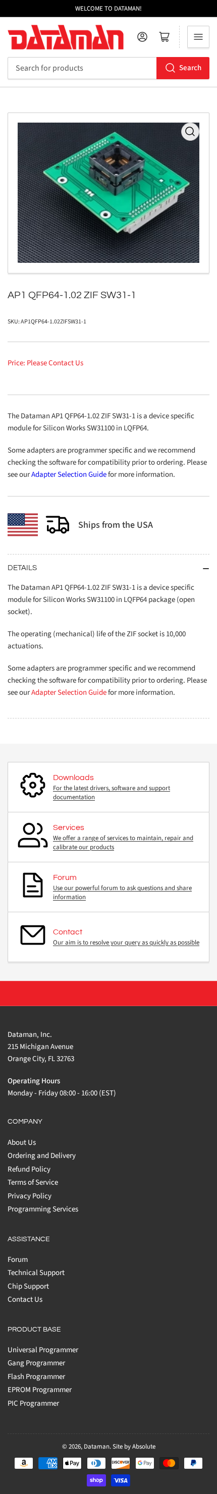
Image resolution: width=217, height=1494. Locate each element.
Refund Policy (29, 1169)
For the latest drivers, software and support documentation (111, 793)
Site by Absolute (134, 1446)
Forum (18, 1259)
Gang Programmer (36, 1363)
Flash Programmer (36, 1376)
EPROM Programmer (40, 1390)
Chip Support (28, 1286)
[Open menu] (198, 37)
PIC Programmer (33, 1403)
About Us (22, 1142)
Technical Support (36, 1272)
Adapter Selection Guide (68, 474)
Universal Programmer (43, 1350)
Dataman (97, 1446)
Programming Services (43, 1209)
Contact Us (25, 1299)
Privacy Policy (29, 1196)
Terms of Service (33, 1182)
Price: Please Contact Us (45, 363)
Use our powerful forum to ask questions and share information (122, 892)
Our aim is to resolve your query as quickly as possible (126, 942)
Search (190, 68)
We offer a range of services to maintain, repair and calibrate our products (123, 843)
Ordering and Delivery (42, 1155)
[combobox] (108, 68)
